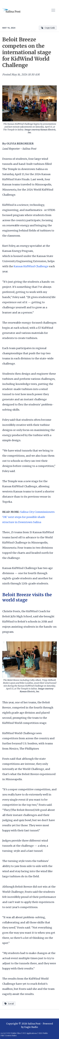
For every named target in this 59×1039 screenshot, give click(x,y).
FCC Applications (30, 1033)
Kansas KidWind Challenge (30, 266)
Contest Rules (11, 1035)
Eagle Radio (31, 1027)
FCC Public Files (14, 1033)
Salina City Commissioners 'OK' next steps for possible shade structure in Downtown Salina (28, 517)
